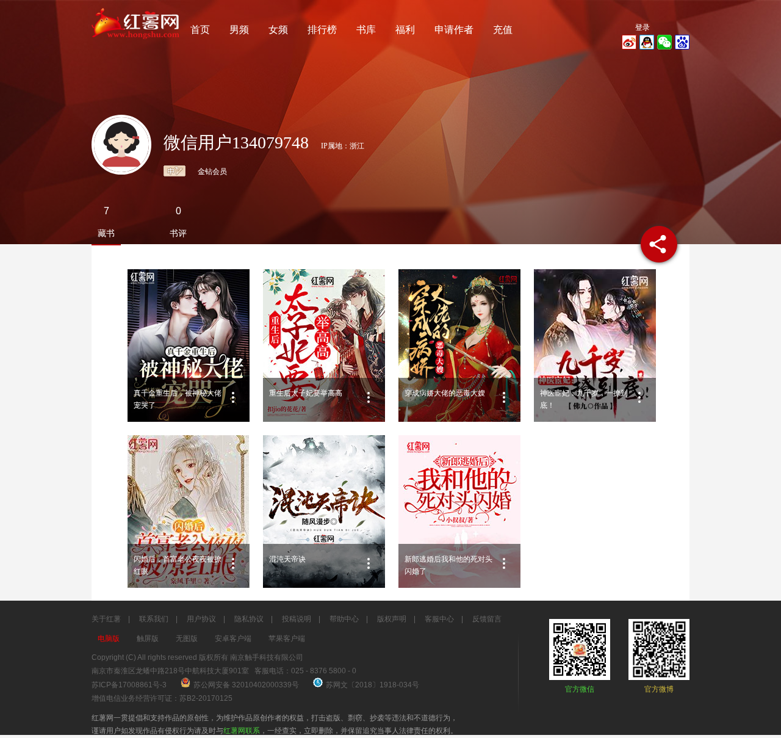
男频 (239, 29)
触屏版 (148, 638)
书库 (366, 29)
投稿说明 (296, 619)
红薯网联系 (241, 730)
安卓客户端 (233, 638)
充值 (503, 29)
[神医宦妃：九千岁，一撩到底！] (595, 345)
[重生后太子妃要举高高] (324, 345)
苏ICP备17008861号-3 (129, 685)
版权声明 (391, 619)
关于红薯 (106, 619)
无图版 (187, 638)
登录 (642, 27)
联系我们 (153, 619)
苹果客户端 (286, 638)
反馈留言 (487, 619)
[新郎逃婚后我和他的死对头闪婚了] (459, 511)
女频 (278, 29)
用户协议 (201, 619)
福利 (405, 29)
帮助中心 (344, 619)
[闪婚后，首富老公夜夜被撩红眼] (188, 511)
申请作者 (453, 29)
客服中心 (439, 619)
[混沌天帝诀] (324, 511)
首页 (200, 29)
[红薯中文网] (136, 42)
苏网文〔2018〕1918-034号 (372, 685)
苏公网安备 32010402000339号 (247, 685)
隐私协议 (249, 619)
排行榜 (322, 29)
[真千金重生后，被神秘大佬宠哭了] (188, 345)
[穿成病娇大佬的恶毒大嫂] (459, 345)
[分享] (659, 244)
